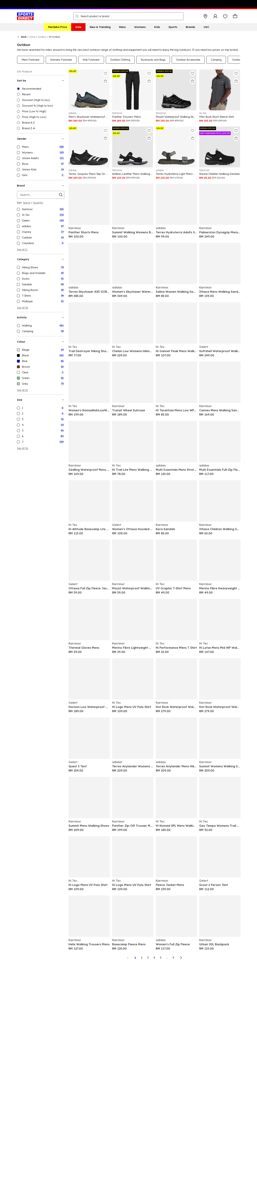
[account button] (215, 16)
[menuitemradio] (40, 89)
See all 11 (22, 249)
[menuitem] (57, 27)
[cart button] (235, 16)
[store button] (205, 16)
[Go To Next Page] (181, 958)
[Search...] (77, 16)
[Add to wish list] (105, 73)
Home (32, 37)
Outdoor (42, 37)
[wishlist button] (225, 16)
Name (26, 202)
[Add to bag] (105, 81)
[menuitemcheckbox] (40, 147)
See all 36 (22, 307)
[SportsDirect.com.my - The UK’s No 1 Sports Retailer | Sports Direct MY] (25, 16)
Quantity (38, 202)
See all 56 (22, 448)
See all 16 (22, 390)
